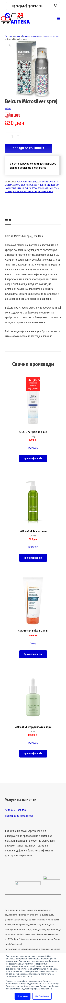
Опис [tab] (8, 219)
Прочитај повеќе (33, 458)
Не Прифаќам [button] (42, 996)
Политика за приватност (19, 815)
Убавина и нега (45, 191)
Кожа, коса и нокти (51, 36)
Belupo (8, 108)
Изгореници (19, 185)
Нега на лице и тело (27, 188)
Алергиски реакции (26, 181)
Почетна (8, 36)
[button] (9, 45)
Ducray (33, 643)
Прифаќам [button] (22, 996)
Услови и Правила (15, 810)
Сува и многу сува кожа (25, 191)
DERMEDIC (33, 447)
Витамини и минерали (31, 36)
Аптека (17, 36)
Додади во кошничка (28, 148)
